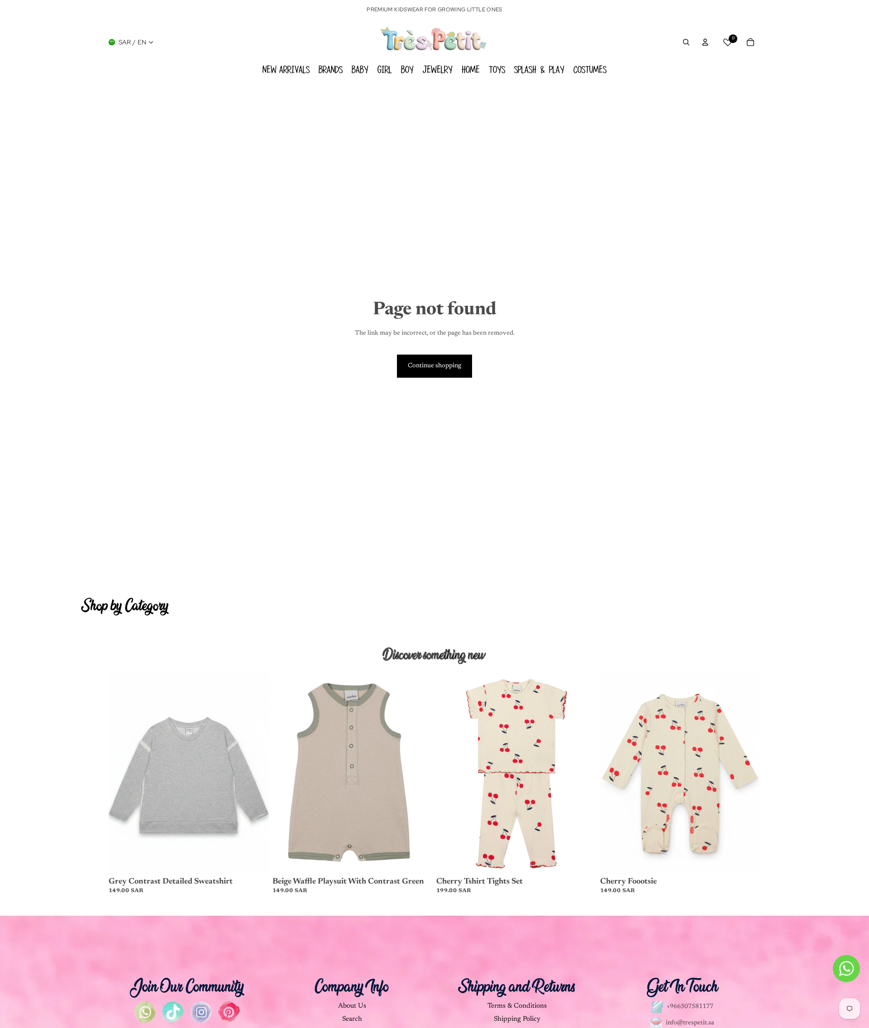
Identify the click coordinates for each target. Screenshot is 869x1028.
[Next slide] (255, 773)
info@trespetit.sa (690, 1023)
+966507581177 (690, 1007)
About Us (352, 1006)
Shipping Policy (517, 1019)
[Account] (705, 42)
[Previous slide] (122, 773)
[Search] (686, 42)
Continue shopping (434, 366)
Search (352, 1019)
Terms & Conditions (517, 1006)
